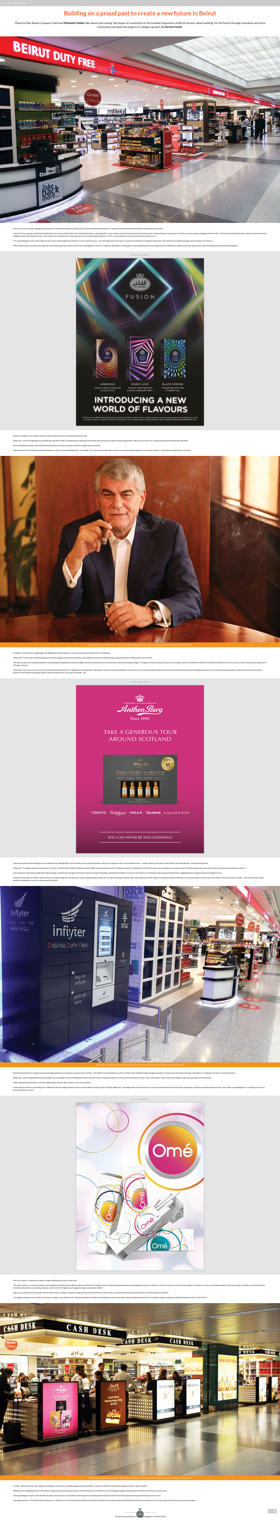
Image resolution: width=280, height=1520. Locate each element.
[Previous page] (270, 1511)
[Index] (3, 3)
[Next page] (274, 1511)
